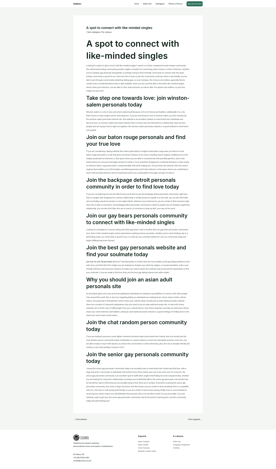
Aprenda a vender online (147, 451)
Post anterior (80, 419)
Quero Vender (143, 445)
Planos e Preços (175, 4)
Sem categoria (93, 32)
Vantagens (160, 4)
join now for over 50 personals (99, 262)
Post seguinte (195, 419)
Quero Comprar (143, 442)
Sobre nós (147, 4)
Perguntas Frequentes (181, 445)
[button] (195, 3)
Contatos (176, 448)
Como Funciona (144, 448)
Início (136, 4)
